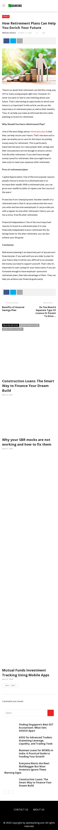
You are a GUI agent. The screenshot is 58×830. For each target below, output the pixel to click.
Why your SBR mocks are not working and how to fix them (26, 442)
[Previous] (6, 792)
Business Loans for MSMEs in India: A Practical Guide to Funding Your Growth (36, 753)
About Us (38, 809)
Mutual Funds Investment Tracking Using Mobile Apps (25, 672)
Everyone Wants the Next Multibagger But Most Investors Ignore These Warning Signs (26, 768)
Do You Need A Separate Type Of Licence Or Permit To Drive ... (46, 312)
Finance (6, 16)
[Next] (11, 792)
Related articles (10, 325)
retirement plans (38, 131)
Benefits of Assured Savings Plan (13, 309)
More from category (12, 329)
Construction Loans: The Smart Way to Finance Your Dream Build (28, 386)
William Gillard (9, 32)
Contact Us (21, 809)
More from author (29, 325)
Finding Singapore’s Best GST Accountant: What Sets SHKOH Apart (36, 727)
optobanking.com (35, 822)
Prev (7, 685)
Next (13, 685)
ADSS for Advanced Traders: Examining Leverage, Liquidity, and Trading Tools (36, 740)
